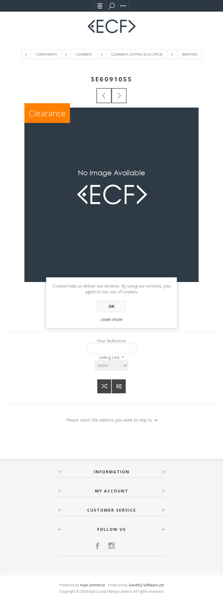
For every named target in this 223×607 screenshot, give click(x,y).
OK (112, 306)
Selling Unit (110, 357)
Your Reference (111, 341)
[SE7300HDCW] (119, 95)
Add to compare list (104, 386)
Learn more (111, 319)
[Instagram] (111, 545)
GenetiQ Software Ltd (146, 585)
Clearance (47, 113)
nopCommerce (92, 585)
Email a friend (119, 386)
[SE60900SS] (104, 95)
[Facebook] (97, 545)
